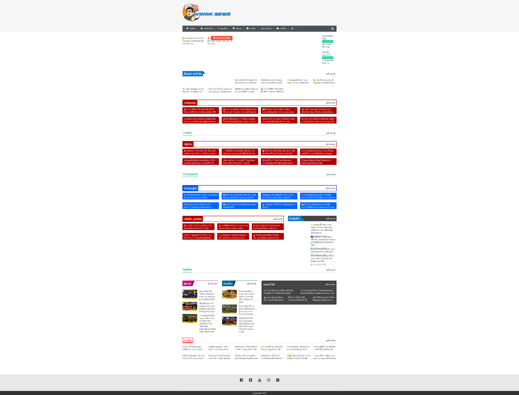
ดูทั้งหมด (329, 102)
